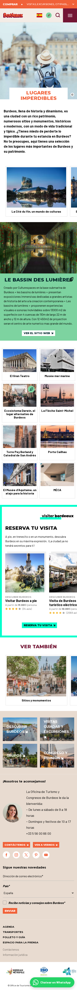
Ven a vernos (45, 844)
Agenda (8, 926)
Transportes (13, 931)
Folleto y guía (14, 937)
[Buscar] (58, 15)
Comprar (10, 4)
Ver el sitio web (37, 333)
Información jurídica (15, 954)
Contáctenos (14, 844)
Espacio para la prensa (20, 942)
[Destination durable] (49, 15)
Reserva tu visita (38, 625)
